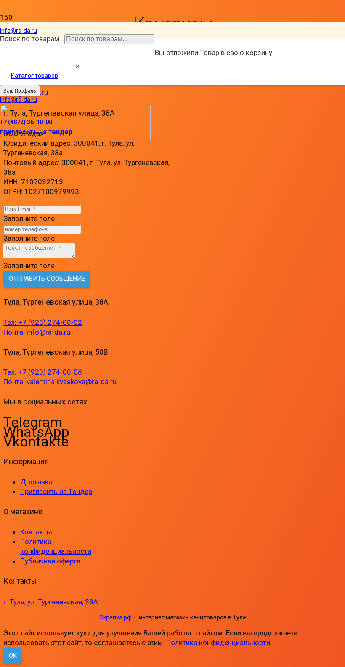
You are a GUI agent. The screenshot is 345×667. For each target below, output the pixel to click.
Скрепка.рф (115, 617)
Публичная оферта (50, 561)
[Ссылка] (75, 137)
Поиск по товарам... (32, 39)
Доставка (36, 482)
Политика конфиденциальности (218, 642)
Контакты (36, 532)
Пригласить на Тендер (56, 491)
